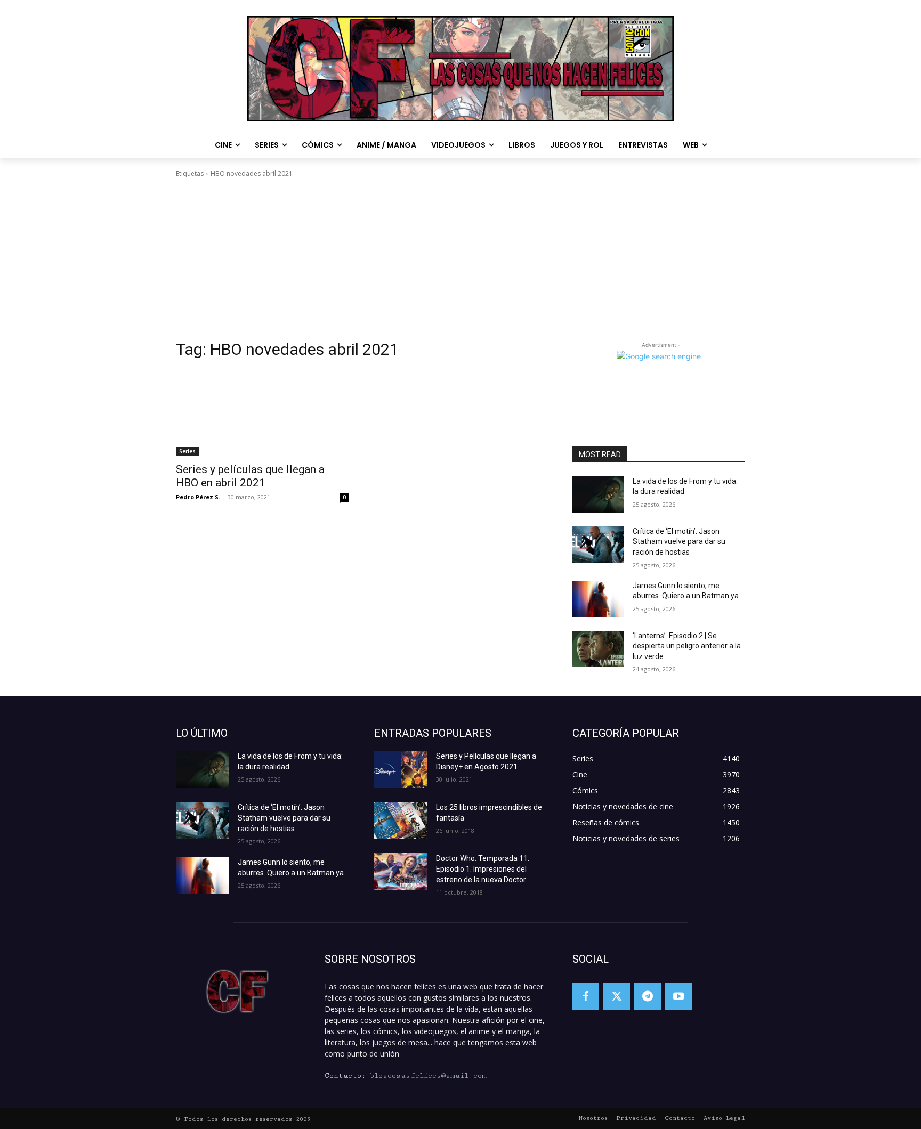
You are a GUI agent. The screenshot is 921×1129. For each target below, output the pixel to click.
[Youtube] (678, 996)
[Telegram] (647, 996)
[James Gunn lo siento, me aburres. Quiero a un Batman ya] (598, 599)
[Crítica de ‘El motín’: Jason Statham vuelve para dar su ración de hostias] (598, 544)
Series (187, 451)
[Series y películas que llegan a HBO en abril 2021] (262, 413)
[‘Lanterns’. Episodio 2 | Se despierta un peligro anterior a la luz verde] (598, 649)
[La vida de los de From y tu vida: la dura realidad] (598, 494)
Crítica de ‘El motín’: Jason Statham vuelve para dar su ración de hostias (679, 541)
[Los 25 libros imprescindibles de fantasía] (400, 820)
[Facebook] (585, 996)
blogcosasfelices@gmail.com (428, 1075)
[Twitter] (616, 996)
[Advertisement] (460, 259)
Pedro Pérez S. (198, 497)
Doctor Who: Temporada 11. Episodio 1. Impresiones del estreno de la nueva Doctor (482, 869)
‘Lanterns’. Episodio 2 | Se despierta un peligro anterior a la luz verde (687, 646)
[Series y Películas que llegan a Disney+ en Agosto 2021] (400, 769)
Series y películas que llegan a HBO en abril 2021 (250, 476)
